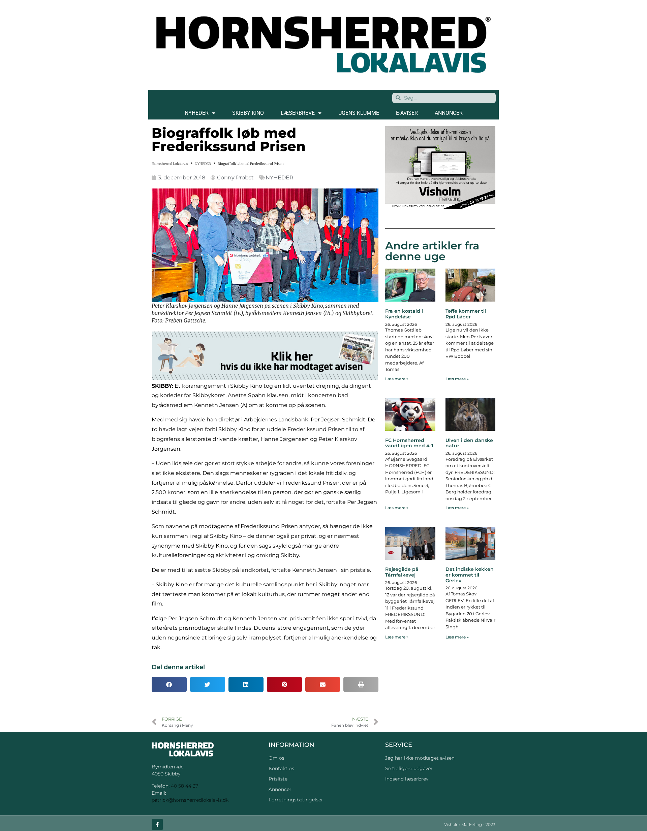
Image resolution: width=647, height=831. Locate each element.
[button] (169, 684)
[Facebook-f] (157, 824)
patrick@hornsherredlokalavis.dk (190, 800)
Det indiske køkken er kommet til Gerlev (469, 575)
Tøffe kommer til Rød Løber (465, 314)
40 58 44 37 (184, 786)
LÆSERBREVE (298, 113)
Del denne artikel (178, 667)
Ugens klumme (358, 113)
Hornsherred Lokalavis (170, 164)
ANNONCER (449, 113)
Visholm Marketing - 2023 (469, 824)
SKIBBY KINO (248, 113)
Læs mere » (396, 378)
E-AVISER (407, 113)
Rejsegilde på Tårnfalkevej (402, 572)
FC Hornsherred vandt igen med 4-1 (409, 443)
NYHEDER (197, 113)
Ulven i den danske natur (469, 443)
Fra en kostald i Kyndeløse (404, 314)
